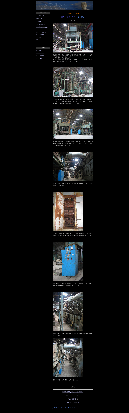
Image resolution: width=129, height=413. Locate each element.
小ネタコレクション (41, 27)
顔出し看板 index (40, 55)
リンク (38, 42)
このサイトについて (41, 32)
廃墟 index (38, 50)
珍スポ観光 (39, 21)
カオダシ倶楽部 (40, 24)
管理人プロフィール (41, 34)
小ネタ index (39, 58)
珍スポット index (40, 53)
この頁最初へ (73, 399)
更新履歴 (38, 37)
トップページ (40, 15)
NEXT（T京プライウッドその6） (72, 392)
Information (38, 39)
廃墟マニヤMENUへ (73, 402)
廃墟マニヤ (39, 18)
